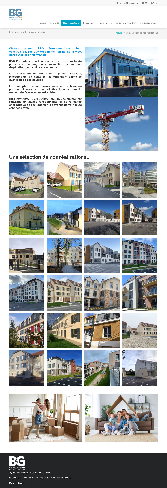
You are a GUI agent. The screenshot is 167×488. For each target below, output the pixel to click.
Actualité (54, 23)
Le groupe (88, 23)
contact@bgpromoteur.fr (129, 3)
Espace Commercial (29, 478)
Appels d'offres (64, 478)
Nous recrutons (104, 23)
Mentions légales (17, 483)
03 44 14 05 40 (151, 3)
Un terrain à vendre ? (126, 23)
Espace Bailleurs (47, 478)
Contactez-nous (148, 23)
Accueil (43, 23)
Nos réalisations (71, 23)
